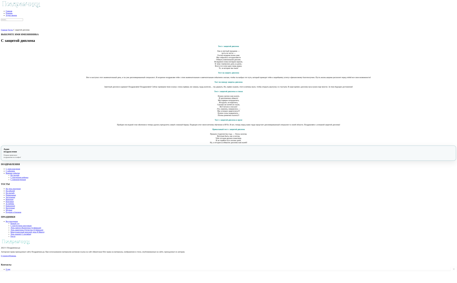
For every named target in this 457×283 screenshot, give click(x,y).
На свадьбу (14, 175)
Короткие (9, 199)
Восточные (10, 208)
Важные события (13, 173)
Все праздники (12, 221)
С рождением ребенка (19, 177)
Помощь (9, 13)
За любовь (10, 204)
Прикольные (11, 195)
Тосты (10, 30)
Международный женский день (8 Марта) (27, 232)
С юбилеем (10, 171)
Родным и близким (13, 212)
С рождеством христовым (21, 226)
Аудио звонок (11, 15)
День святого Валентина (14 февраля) (25, 228)
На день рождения (13, 189)
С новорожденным (18, 180)
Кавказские (10, 206)
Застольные (10, 197)
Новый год (14, 224)
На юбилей (10, 191)
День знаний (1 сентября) (20, 234)
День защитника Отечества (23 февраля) (26, 230)
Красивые (10, 202)
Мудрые (9, 210)
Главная (9, 11)
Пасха (12, 236)
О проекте (5, 256)
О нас (8, 269)
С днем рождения (13, 169)
